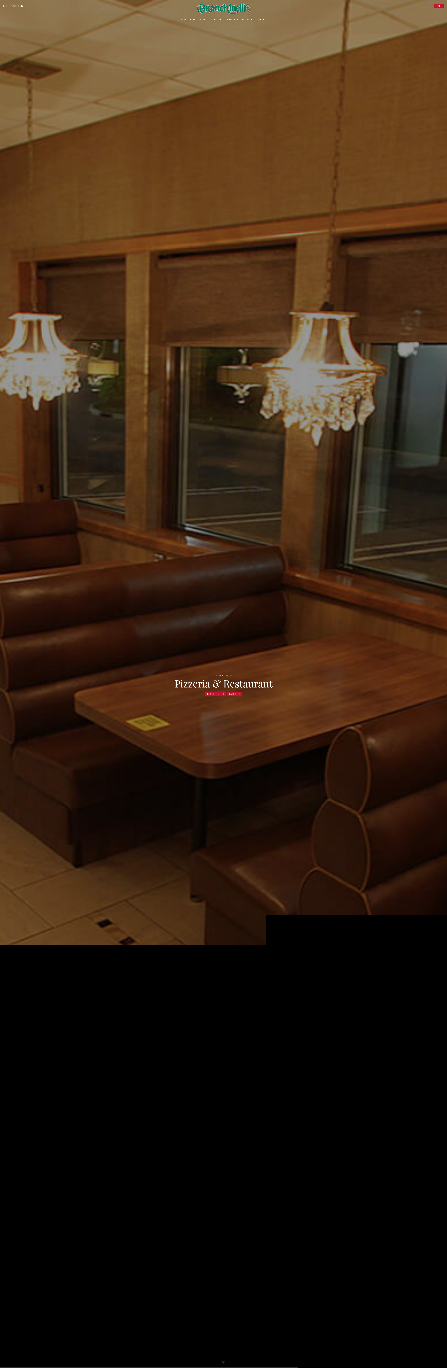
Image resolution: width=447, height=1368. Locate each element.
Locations (230, 19)
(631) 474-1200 (10, 6)
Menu (193, 19)
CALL (439, 6)
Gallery (217, 19)
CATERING (234, 694)
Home (183, 19)
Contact (262, 19)
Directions (247, 19)
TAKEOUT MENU (215, 694)
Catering (204, 19)
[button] (444, 684)
